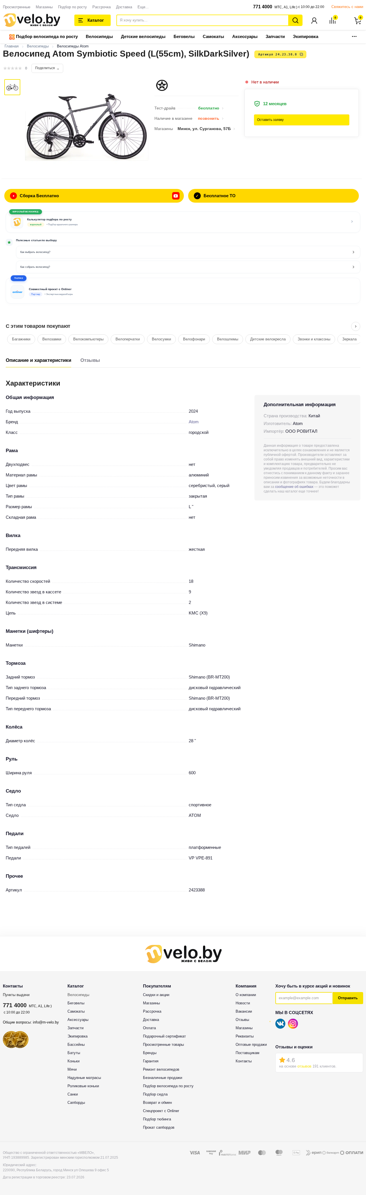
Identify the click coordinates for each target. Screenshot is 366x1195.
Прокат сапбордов (158, 1127)
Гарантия (150, 1061)
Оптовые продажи (251, 1044)
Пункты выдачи (16, 995)
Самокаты (213, 36)
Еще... (143, 7)
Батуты (73, 1053)
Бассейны (76, 1044)
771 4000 (262, 6)
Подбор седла (155, 1094)
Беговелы (184, 36)
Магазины (44, 7)
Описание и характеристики (38, 360)
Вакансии (244, 1011)
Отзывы (90, 360)
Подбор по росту (72, 7)
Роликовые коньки (83, 1086)
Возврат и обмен (157, 1102)
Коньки (73, 1061)
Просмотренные (16, 7)
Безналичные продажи (162, 1078)
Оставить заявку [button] (270, 120)
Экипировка (305, 36)
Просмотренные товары (163, 1044)
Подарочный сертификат (164, 1036)
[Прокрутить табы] (355, 326)
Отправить (348, 998)
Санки (72, 1094)
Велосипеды (99, 36)
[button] (183, 291)
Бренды (149, 1053)
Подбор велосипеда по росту (46, 36)
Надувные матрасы (84, 1078)
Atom (194, 421)
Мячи (72, 1069)
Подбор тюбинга (157, 1119)
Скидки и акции (156, 995)
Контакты (244, 1061)
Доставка (124, 7)
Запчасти (275, 36)
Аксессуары (245, 36)
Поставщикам (247, 1053)
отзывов (304, 1066)
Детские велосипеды (143, 36)
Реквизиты (245, 1036)
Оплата (149, 1028)
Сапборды (76, 1102)
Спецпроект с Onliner (161, 1111)
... (354, 34)
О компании (246, 995)
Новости (243, 1003)
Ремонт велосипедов (161, 1069)
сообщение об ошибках (294, 487)
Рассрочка (101, 7)
